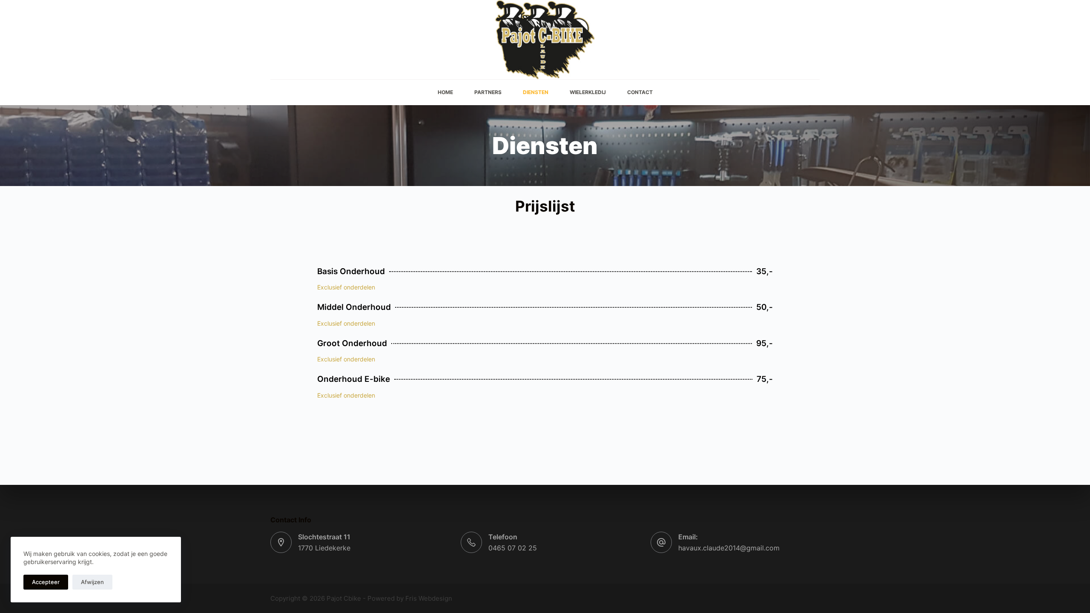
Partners (488, 92)
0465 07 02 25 (512, 548)
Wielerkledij (588, 92)
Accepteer (46, 582)
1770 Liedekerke (324, 548)
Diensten (535, 92)
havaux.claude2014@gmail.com (729, 548)
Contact (640, 92)
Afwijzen (92, 582)
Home (445, 92)
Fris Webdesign (428, 598)
